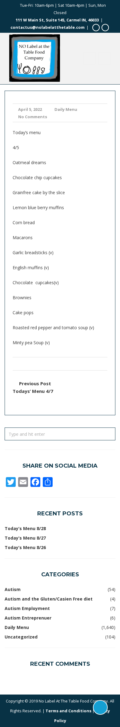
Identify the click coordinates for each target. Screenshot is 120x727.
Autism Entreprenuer (28, 618)
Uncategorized (21, 637)
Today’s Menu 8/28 (25, 528)
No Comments (32, 116)
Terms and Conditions (68, 711)
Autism (13, 589)
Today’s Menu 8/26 (25, 547)
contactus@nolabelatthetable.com (47, 27)
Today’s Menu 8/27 (25, 538)
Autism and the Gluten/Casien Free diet (49, 599)
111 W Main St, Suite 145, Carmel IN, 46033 (57, 20)
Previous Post (35, 383)
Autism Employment (27, 608)
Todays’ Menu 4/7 (33, 391)
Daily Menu (65, 109)
